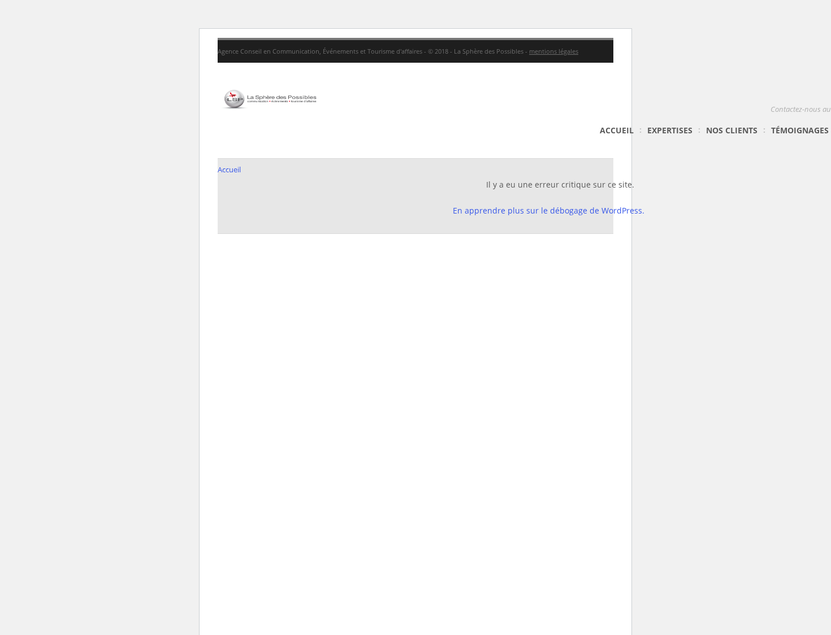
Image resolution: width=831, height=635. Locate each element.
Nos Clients (732, 130)
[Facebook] (802, 51)
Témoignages (800, 130)
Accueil (617, 130)
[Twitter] (820, 51)
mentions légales (553, 51)
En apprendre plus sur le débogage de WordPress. (548, 210)
